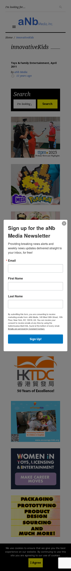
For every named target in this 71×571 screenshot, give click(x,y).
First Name (15, 278)
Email (12, 260)
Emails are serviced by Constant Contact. (26, 328)
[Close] (64, 223)
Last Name (15, 296)
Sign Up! (36, 339)
